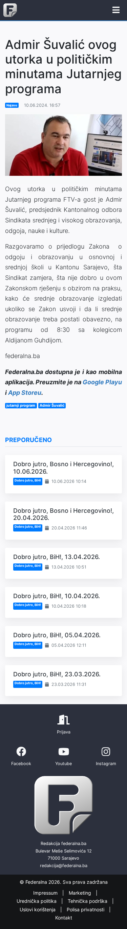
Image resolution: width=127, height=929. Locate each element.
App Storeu (24, 392)
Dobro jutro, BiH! (28, 480)
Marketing (80, 893)
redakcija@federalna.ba (63, 865)
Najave (11, 105)
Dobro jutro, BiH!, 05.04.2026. (57, 635)
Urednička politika (37, 901)
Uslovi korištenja (38, 909)
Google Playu (102, 382)
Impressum (46, 893)
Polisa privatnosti (86, 909)
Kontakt (63, 917)
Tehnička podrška (88, 901)
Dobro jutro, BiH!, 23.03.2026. (57, 674)
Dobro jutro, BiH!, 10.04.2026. (56, 595)
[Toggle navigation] (116, 10)
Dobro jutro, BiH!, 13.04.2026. (56, 556)
